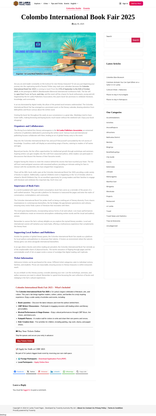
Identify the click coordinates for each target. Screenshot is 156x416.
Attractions (110, 132)
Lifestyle (109, 172)
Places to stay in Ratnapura (116, 99)
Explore (37, 3)
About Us (81, 408)
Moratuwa (110, 191)
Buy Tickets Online (25, 341)
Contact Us (90, 408)
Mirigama (110, 186)
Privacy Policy (100, 408)
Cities (46, 3)
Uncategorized (112, 226)
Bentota (109, 142)
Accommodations (113, 118)
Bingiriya (109, 147)
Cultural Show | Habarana (116, 90)
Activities (109, 122)
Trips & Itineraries (113, 221)
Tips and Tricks (57, 3)
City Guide (110, 157)
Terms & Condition (115, 408)
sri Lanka (109, 206)
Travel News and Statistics (116, 216)
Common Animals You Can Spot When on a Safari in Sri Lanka (122, 83)
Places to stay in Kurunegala (117, 94)
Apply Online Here (41, 362)
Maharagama (111, 177)
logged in (27, 390)
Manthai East (111, 181)
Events (66, 3)
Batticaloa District (113, 137)
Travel (108, 211)
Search (109, 36)
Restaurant (110, 201)
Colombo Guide (73, 8)
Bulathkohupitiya (112, 152)
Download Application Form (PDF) (52, 359)
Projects (109, 196)
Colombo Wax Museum (115, 77)
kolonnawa (110, 167)
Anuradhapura (112, 127)
